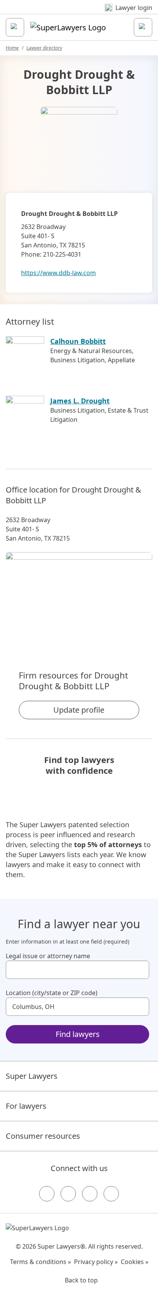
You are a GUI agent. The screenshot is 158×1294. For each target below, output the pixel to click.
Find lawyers (78, 1034)
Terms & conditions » (40, 1262)
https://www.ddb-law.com (58, 273)
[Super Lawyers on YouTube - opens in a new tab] (89, 1193)
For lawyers (26, 1106)
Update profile (78, 710)
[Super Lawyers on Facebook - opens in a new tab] (46, 1193)
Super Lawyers (32, 1076)
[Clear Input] (140, 969)
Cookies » (134, 1262)
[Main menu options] (15, 27)
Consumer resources (43, 1136)
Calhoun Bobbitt (78, 341)
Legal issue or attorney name (48, 956)
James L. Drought (80, 400)
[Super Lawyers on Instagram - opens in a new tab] (68, 1193)
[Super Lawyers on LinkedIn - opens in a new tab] (111, 1193)
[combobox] (77, 970)
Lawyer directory (44, 48)
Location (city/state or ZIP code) (51, 993)
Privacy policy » (96, 1262)
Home (12, 48)
